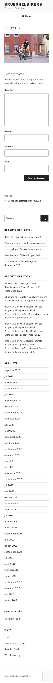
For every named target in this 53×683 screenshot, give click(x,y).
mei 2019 (9, 539)
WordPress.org (12, 655)
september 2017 (13, 582)
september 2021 (13, 503)
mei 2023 (9, 467)
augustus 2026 (12, 370)
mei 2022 (9, 491)
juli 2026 (9, 376)
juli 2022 (8, 485)
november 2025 (12, 382)
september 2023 (13, 449)
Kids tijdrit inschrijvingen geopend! (22, 237)
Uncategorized (12, 618)
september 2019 (13, 533)
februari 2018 (11, 570)
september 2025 (13, 388)
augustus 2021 (12, 509)
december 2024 (12, 400)
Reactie (9, 90)
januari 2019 (10, 546)
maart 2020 (10, 527)
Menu (28, 16)
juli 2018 (8, 558)
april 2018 (9, 564)
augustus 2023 (12, 455)
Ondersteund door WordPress (18, 676)
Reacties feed (11, 649)
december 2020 (12, 521)
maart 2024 (10, 431)
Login (7, 637)
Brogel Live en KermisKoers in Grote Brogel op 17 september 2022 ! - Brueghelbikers (23, 310)
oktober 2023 (11, 443)
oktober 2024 (11, 406)
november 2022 (12, 473)
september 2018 (13, 552)
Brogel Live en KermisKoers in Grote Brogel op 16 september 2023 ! (22, 287)
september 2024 (13, 412)
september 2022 (13, 479)
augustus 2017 (12, 588)
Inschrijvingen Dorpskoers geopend (23, 249)
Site (6, 161)
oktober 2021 (11, 497)
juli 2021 (8, 515)
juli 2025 (9, 394)
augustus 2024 (12, 418)
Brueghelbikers (23, 4)
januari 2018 (10, 576)
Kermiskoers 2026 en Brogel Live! (22, 255)
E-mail (8, 146)
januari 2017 (10, 600)
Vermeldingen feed (14, 643)
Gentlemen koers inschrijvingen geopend (25, 243)
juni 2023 (9, 461)
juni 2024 (9, 424)
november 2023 (12, 437)
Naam (8, 131)
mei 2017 (9, 594)
